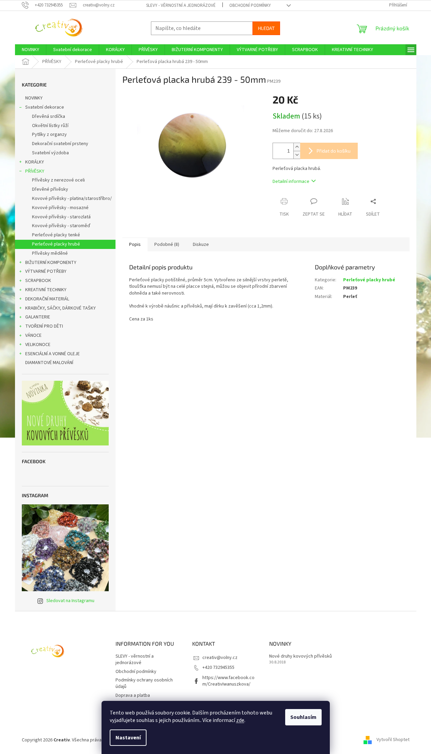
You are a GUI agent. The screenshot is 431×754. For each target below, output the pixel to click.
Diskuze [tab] (201, 244)
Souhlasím (303, 717)
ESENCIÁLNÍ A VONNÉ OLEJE (52, 353)
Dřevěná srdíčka (48, 116)
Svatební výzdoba (50, 153)
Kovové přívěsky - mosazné (60, 207)
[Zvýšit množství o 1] (296, 147)
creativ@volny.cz (219, 657)
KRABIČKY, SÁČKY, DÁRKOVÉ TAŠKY (60, 308)
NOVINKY (34, 98)
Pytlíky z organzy (49, 134)
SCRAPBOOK (38, 280)
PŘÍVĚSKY (34, 171)
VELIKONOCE (37, 344)
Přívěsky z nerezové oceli (58, 180)
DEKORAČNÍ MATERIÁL (47, 299)
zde (240, 720)
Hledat (266, 28)
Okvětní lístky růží (50, 125)
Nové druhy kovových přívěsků (300, 656)
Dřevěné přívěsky (50, 189)
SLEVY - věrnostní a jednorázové (181, 5)
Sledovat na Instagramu (70, 600)
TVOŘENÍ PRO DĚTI (44, 326)
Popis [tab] (135, 244)
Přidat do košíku (334, 151)
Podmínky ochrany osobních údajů (144, 683)
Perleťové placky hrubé (56, 244)
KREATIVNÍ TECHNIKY (45, 289)
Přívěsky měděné (50, 253)
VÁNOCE (33, 335)
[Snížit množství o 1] (296, 155)
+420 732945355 (218, 667)
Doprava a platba (133, 695)
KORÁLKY (34, 162)
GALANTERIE (37, 317)
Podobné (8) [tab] (166, 244)
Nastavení (128, 737)
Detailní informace (291, 181)
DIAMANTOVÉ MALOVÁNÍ (49, 362)
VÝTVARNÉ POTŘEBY (45, 271)
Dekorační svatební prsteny (60, 143)
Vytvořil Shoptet (393, 740)
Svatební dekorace (44, 107)
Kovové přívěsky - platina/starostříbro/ (72, 198)
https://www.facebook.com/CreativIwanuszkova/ (228, 681)
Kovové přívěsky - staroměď (61, 225)
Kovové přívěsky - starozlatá (61, 217)
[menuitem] (30, 49)
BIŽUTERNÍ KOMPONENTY (50, 262)
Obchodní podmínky (250, 5)
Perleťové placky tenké (56, 235)
